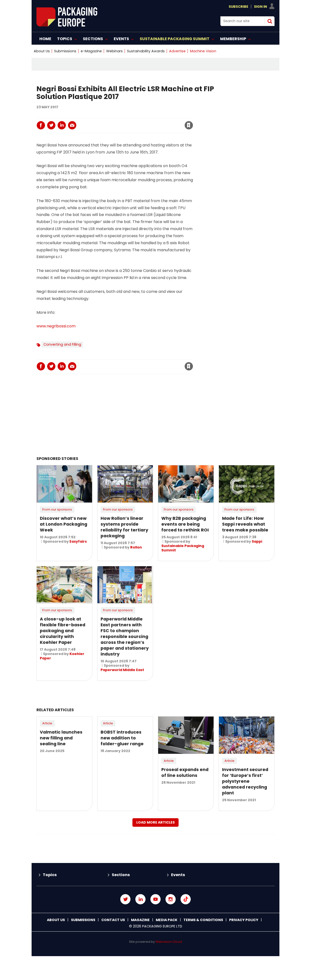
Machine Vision (203, 51)
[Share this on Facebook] (40, 125)
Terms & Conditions (203, 919)
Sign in (122, 115)
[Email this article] (72, 125)
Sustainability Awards (146, 51)
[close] (149, 122)
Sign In (260, 7)
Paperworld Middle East (122, 669)
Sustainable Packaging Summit (182, 548)
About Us (42, 51)
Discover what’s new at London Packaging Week (63, 524)
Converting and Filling (62, 344)
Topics (50, 875)
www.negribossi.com (56, 326)
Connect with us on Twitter (125, 899)
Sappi (257, 541)
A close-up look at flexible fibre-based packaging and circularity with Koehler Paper (62, 630)
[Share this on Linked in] (61, 125)
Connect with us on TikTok (186, 899)
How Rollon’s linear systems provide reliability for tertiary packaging (124, 527)
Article (47, 723)
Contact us (113, 919)
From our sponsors (57, 509)
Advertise (177, 51)
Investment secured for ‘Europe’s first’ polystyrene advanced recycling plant (245, 781)
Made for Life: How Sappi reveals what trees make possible (245, 524)
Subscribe (238, 7)
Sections (121, 875)
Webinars (114, 51)
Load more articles (155, 822)
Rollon (136, 547)
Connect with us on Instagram (170, 899)
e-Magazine (91, 51)
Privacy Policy (243, 919)
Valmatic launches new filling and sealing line (61, 738)
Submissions (65, 51)
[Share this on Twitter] (51, 125)
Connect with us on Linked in (140, 899)
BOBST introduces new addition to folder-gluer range (122, 738)
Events (178, 875)
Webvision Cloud (169, 942)
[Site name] (66, 25)
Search (270, 21)
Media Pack (166, 919)
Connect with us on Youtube (155, 899)
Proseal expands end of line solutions (184, 772)
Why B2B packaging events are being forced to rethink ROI (185, 524)
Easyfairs (78, 541)
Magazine (140, 919)
